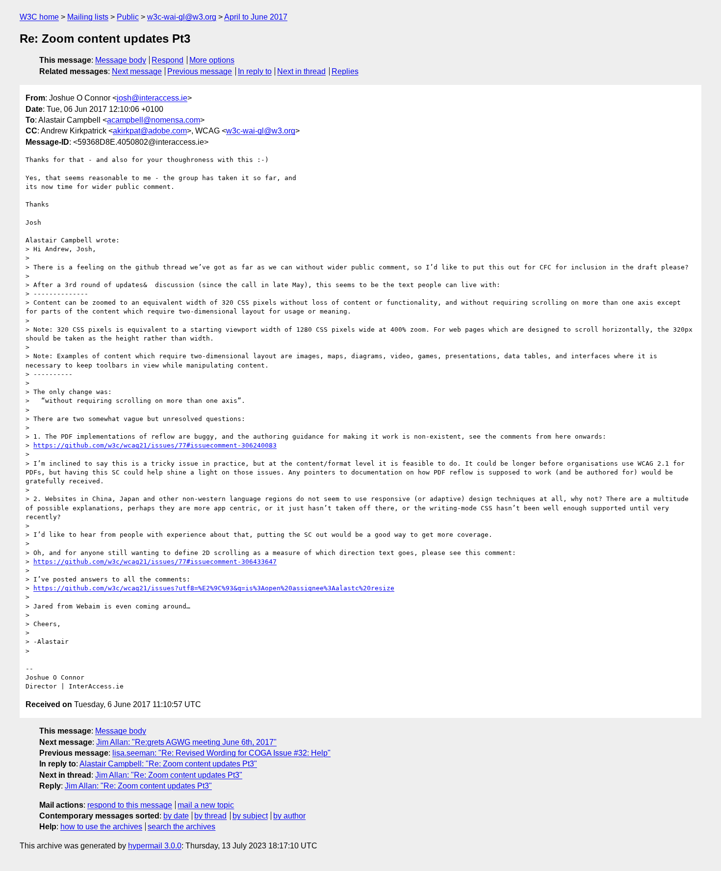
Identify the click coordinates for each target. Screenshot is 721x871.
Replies (345, 71)
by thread (210, 816)
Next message (137, 71)
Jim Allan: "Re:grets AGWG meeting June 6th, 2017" (186, 742)
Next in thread (301, 71)
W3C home (39, 17)
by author (289, 816)
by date (176, 816)
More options (211, 60)
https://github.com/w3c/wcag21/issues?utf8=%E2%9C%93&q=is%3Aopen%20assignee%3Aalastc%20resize (213, 588)
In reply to (255, 71)
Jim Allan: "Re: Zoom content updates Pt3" (168, 775)
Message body (120, 60)
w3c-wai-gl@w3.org (181, 17)
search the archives (181, 826)
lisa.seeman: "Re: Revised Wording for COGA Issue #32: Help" (221, 753)
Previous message (199, 71)
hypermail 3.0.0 (154, 846)
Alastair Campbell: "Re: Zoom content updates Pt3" (168, 764)
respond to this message (129, 805)
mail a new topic (206, 805)
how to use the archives (101, 826)
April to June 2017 (255, 17)
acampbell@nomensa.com (153, 120)
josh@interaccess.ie (152, 98)
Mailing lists (87, 17)
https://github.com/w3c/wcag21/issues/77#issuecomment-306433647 (155, 561)
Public (128, 17)
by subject (250, 816)
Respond (167, 60)
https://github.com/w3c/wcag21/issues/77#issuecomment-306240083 (155, 445)
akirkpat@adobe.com (150, 131)
